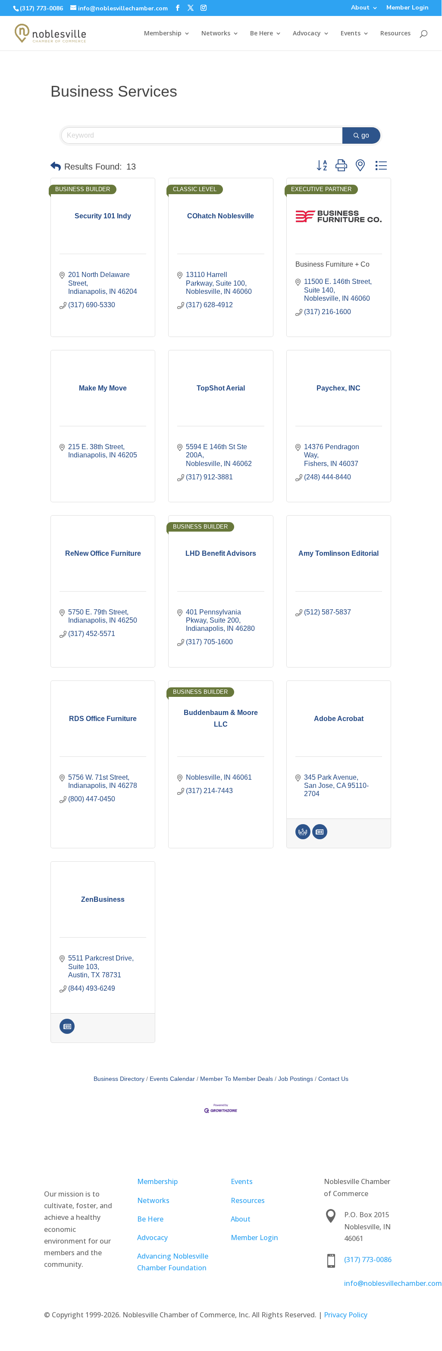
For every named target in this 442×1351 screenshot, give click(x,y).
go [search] (365, 135)
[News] (319, 837)
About (360, 8)
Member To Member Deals (236, 1079)
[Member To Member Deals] (302, 837)
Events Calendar (172, 1079)
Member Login (407, 8)
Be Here (261, 33)
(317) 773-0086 (41, 8)
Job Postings (295, 1079)
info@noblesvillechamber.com (393, 1283)
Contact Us (333, 1079)
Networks (215, 33)
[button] (55, 166)
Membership (163, 33)
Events (350, 33)
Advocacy (307, 33)
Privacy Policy (345, 1315)
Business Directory (119, 1079)
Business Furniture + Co (332, 264)
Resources (395, 33)
